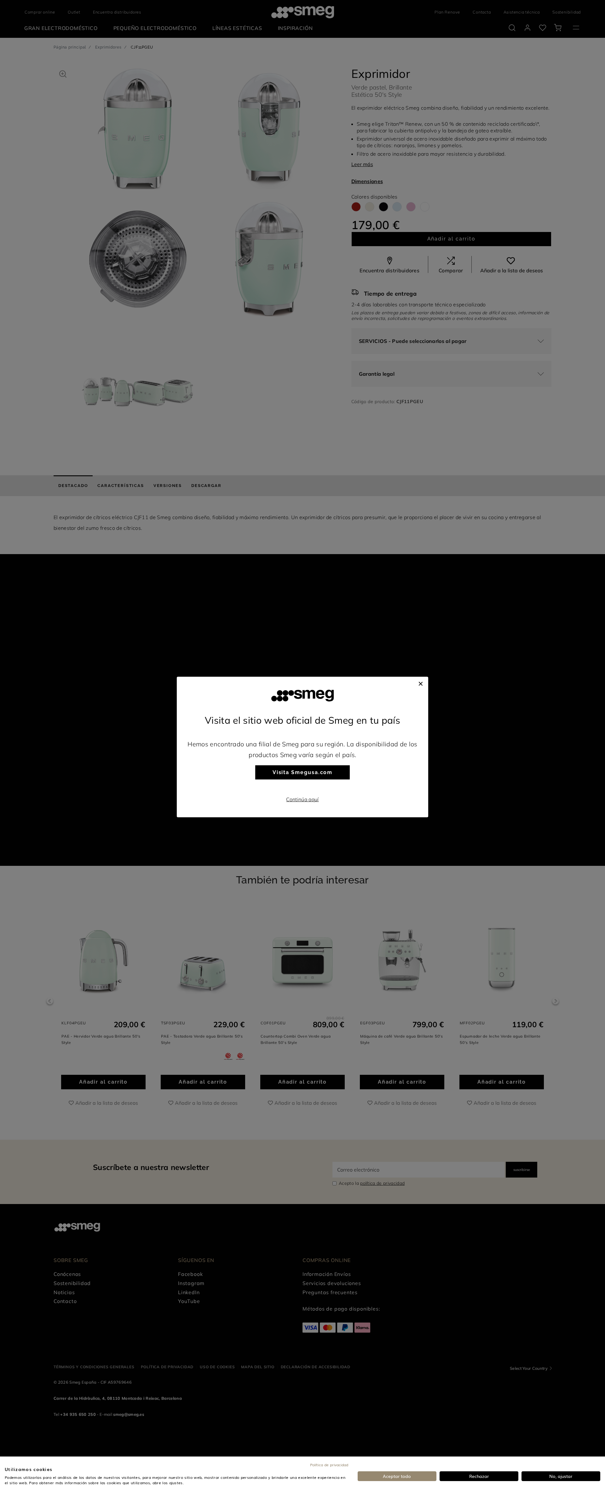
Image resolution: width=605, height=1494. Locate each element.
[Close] (420, 683)
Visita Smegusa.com (303, 772)
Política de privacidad (329, 1465)
